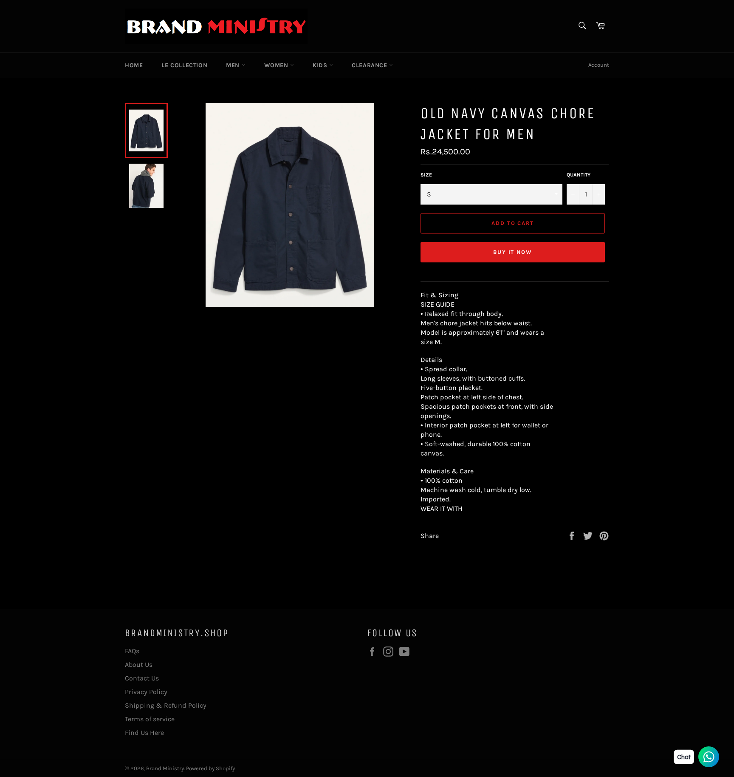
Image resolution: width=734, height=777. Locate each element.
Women (277, 65)
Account (598, 65)
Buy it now (513, 252)
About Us (138, 664)
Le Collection (184, 65)
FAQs (132, 651)
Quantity (578, 175)
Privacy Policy (146, 692)
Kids (321, 65)
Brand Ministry (165, 768)
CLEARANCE (370, 65)
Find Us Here (144, 733)
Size (426, 175)
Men (233, 65)
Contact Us (142, 678)
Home (134, 65)
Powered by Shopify (210, 768)
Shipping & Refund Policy (165, 705)
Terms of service (150, 719)
